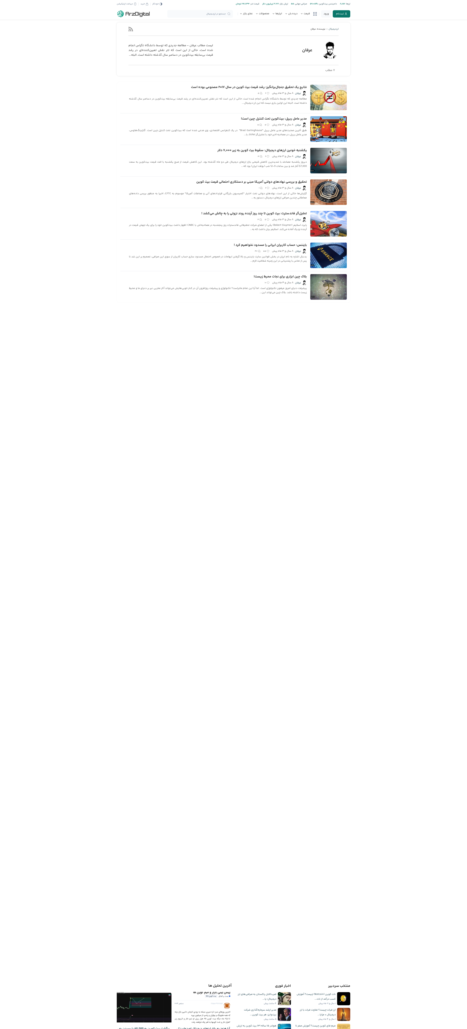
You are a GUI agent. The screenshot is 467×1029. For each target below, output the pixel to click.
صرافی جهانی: (300, 4)
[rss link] (130, 29)
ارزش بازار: (283, 4)
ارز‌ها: (347, 4)
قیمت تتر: (254, 4)
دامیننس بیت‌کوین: (327, 4)
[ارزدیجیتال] (133, 14)
